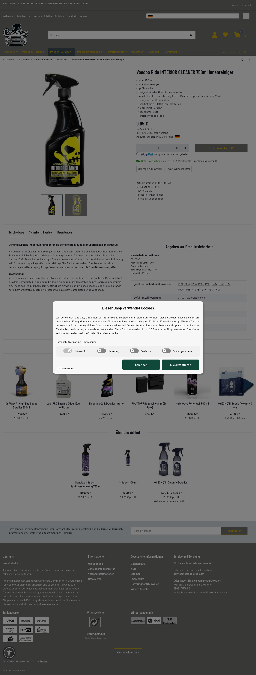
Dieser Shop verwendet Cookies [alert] (128, 308)
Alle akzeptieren (180, 364)
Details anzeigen (66, 367)
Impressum (89, 341)
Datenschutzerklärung (68, 341)
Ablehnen (141, 364)
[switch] (67, 350)
